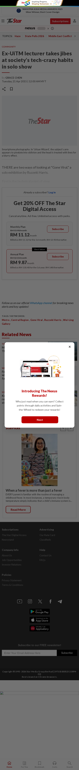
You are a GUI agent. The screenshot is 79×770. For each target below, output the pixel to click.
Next (40, 419)
